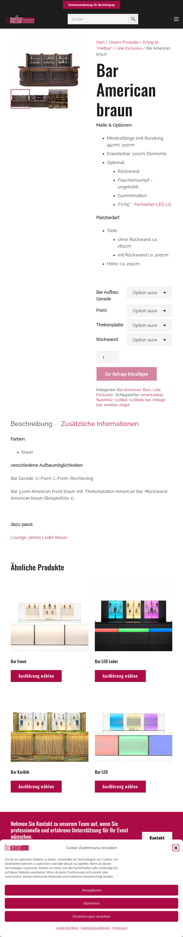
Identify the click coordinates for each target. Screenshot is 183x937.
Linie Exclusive (129, 48)
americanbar (152, 395)
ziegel (124, 405)
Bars (147, 390)
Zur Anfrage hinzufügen (126, 374)
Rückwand (107, 339)
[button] (175, 847)
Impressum (119, 928)
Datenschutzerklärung (95, 928)
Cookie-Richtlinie (67, 928)
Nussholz (104, 400)
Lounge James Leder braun (39, 537)
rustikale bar (139, 400)
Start (100, 42)
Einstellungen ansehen (92, 916)
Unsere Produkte (124, 42)
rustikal (121, 400)
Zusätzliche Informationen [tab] (100, 423)
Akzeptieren (92, 890)
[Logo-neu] (19, 19)
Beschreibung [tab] (31, 423)
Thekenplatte (109, 324)
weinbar (110, 405)
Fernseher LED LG (152, 204)
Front (101, 310)
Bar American (129, 390)
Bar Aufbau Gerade (107, 295)
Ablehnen (91, 903)
